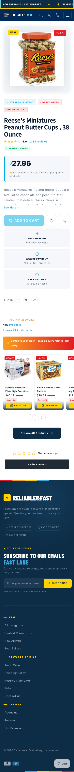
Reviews (10, 720)
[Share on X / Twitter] (26, 300)
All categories (14, 625)
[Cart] (57, 15)
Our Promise (13, 728)
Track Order (13, 665)
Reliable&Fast (32, 498)
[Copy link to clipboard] (34, 300)
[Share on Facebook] (18, 300)
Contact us (12, 696)
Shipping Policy (15, 673)
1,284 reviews (38, 141)
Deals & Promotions (19, 633)
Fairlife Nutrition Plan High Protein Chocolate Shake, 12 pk (15, 393)
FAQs (8, 688)
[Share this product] (64, 220)
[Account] (49, 15)
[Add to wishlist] (51, 220)
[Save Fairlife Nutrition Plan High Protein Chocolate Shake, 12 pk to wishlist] (27, 359)
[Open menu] (67, 15)
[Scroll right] (42, 417)
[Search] (41, 15)
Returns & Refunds (18, 680)
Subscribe (59, 583)
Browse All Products (15, 330)
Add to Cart (20, 405)
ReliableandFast (24, 750)
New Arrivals (13, 641)
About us (11, 712)
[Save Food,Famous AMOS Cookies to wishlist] (59, 359)
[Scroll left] (32, 417)
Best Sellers (13, 648)
